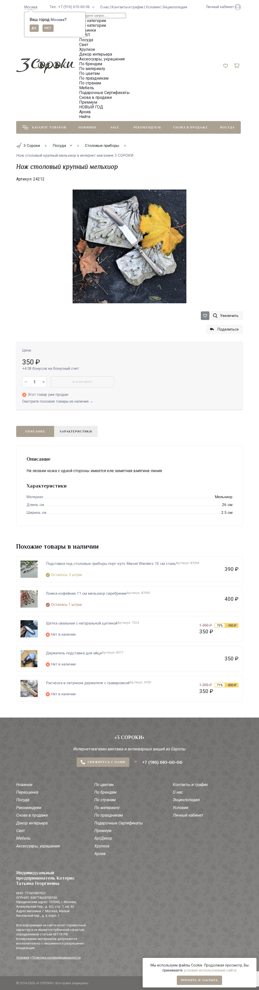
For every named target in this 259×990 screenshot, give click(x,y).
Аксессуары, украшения (38, 846)
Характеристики (76, 431)
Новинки (87, 127)
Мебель (23, 838)
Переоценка (27, 792)
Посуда (227, 127)
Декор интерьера (32, 823)
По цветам (104, 784)
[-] (26, 382)
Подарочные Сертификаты (118, 823)
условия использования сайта (210, 970)
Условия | (154, 7)
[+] (43, 382)
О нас (178, 792)
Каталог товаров (49, 127)
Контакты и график (190, 784)
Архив (100, 853)
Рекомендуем (147, 127)
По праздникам (108, 815)
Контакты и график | (129, 7)
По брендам (105, 792)
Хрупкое (102, 846)
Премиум (103, 830)
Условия (180, 807)
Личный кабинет (188, 815)
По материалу (107, 807)
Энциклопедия (174, 7)
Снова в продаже (190, 127)
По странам (105, 799)
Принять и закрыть (199, 980)
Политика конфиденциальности (56, 957)
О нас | (106, 7)
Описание (35, 431)
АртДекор (103, 838)
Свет (20, 830)
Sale (115, 127)
